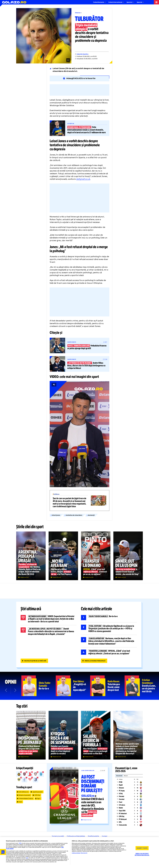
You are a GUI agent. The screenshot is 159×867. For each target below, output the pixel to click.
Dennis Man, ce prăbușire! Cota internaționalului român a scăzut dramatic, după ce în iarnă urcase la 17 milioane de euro (79, 128)
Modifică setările (93, 836)
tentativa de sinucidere (74, 515)
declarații (91, 515)
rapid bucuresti (37, 792)
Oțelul (121, 808)
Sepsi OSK (122, 811)
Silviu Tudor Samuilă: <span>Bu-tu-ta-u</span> (38, 685)
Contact (104, 836)
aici (27, 858)
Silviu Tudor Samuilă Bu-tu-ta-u (109, 617)
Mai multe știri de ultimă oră (35, 661)
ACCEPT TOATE (142, 848)
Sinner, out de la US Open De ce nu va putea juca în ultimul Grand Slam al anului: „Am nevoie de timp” (128, 555)
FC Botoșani (123, 819)
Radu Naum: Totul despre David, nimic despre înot (107, 685)
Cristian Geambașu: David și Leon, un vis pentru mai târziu (142, 685)
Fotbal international (115, 2)
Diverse (78, 13)
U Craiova (122, 805)
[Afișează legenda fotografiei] (68, 60)
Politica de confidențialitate (76, 836)
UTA (120, 822)
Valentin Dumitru (82, 54)
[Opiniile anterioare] (6, 690)
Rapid (121, 785)
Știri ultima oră (31, 608)
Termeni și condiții (58, 836)
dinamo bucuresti (24, 795)
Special (139, 2)
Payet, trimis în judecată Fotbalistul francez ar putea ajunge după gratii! (79, 345)
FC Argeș (122, 791)
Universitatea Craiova (26, 798)
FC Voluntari (123, 814)
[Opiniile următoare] (15, 690)
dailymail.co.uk (83, 179)
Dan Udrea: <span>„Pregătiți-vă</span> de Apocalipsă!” (73, 685)
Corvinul (121, 799)
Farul (120, 802)
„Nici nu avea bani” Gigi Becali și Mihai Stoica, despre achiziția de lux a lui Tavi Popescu (63, 555)
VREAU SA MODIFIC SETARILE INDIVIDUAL (142, 854)
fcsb (20, 802)
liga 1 (38, 798)
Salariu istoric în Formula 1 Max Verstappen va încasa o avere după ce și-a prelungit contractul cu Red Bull (95, 735)
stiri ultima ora (23, 792)
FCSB (120, 782)
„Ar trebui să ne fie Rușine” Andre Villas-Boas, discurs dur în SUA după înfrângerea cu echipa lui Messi (79, 364)
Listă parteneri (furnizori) (79, 853)
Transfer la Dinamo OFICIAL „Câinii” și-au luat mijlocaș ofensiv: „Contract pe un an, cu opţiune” (95, 555)
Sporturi (129, 2)
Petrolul (121, 796)
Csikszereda (123, 825)
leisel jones (56, 515)
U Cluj (121, 794)
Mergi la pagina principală (95, 661)
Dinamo (121, 788)
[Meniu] (156, 2)
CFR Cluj (37, 795)
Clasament (119, 775)
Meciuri (126, 775)
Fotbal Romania (98, 2)
